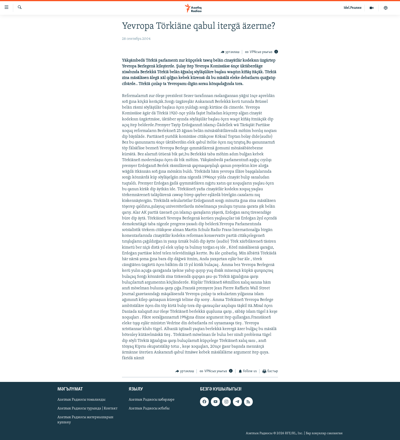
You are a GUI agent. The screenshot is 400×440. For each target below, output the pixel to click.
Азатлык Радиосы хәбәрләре (152, 400)
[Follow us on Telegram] (237, 401)
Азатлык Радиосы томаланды (81, 400)
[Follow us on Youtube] (215, 401)
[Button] (230, 52)
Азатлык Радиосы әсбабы (149, 408)
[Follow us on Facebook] (204, 401)
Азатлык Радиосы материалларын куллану (85, 419)
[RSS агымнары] (248, 401)
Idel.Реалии (353, 8)
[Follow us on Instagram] (226, 401)
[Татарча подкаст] (386, 8)
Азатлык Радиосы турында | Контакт (87, 408)
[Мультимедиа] (372, 8)
